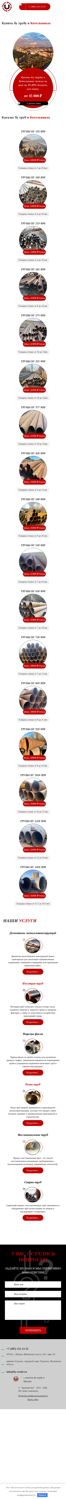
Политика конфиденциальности (33, 1396)
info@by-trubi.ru (16, 1371)
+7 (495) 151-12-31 (37, 7)
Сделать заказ (34, 103)
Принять (42, 1495)
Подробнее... (32, 971)
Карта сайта (33, 1399)
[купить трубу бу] (7, 7)
